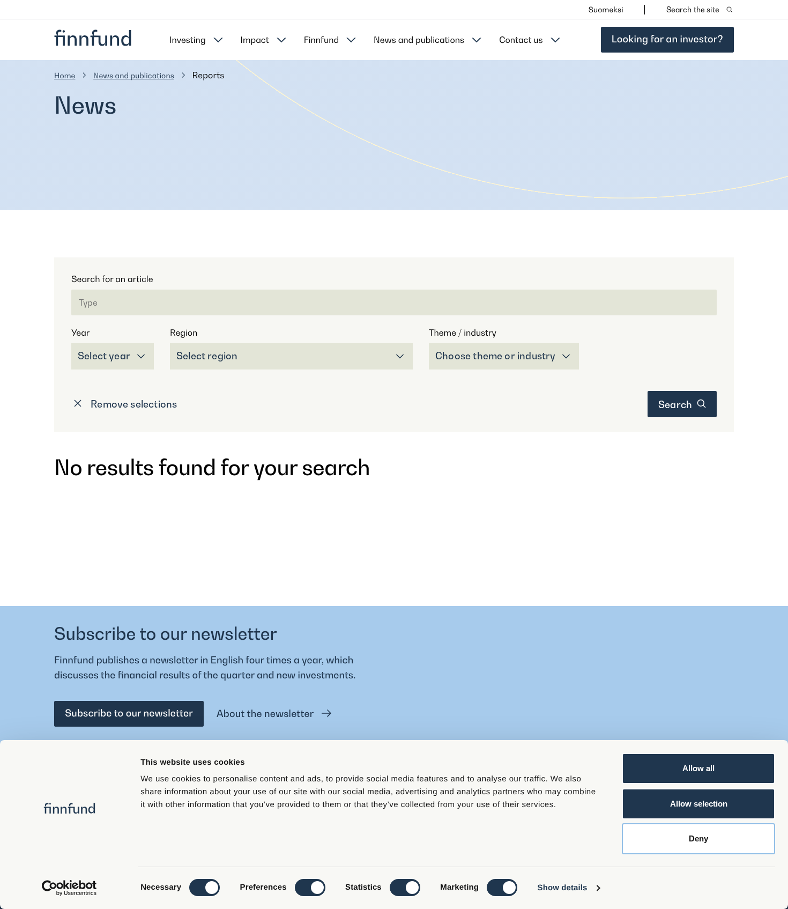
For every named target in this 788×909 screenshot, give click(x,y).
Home (65, 75)
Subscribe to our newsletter (129, 713)
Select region (206, 355)
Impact (255, 39)
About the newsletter (266, 714)
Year (80, 332)
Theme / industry (462, 332)
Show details (563, 887)
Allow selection (698, 803)
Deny (698, 838)
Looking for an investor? (667, 39)
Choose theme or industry (495, 355)
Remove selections (132, 404)
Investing (187, 39)
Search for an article (112, 279)
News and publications (419, 39)
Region (183, 332)
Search (676, 404)
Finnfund (321, 39)
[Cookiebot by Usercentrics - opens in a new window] (69, 888)
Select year (104, 355)
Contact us (520, 39)
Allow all (698, 768)
